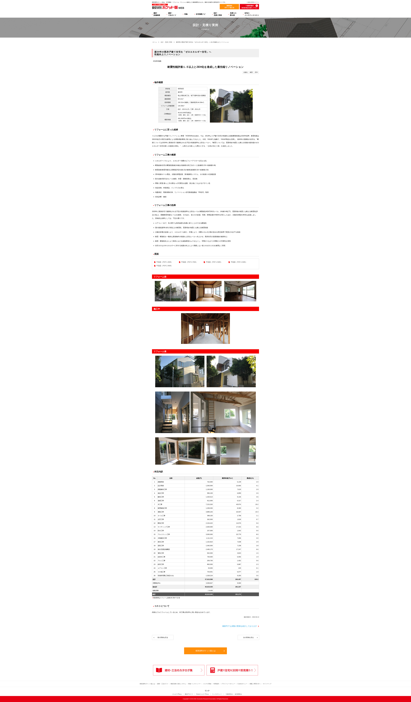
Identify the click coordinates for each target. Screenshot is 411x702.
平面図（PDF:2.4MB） (239, 262)
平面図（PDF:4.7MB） (189, 262)
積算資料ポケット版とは (206, 651)
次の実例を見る (248, 637)
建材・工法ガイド (172, 14)
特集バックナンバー (194, 684)
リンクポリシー (217, 694)
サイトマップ (267, 684)
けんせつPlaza (177, 694)
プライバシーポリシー (228, 684)
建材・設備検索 (157, 14)
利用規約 (216, 684)
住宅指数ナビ (201, 14)
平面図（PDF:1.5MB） (214, 262)
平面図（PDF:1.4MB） (164, 262)
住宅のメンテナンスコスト (252, 14)
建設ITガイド (189, 694)
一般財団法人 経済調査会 (233, 694)
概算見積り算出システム (178, 684)
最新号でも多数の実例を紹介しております (239, 626)
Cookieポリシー (242, 684)
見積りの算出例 (233, 14)
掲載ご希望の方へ (255, 684)
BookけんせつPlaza (202, 694)
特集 (186, 14)
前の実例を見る (163, 637)
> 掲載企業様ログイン (252, 2)
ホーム (155, 42)
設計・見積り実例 (218, 14)
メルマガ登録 (207, 684)
